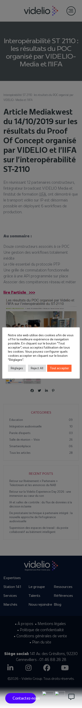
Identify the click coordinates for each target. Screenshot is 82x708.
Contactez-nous (24, 698)
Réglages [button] (17, 368)
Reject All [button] (37, 368)
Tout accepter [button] (59, 368)
